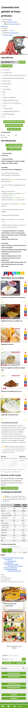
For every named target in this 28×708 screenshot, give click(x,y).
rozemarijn (12, 200)
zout (4, 95)
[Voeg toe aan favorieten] (25, 282)
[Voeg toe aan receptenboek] (25, 285)
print (23, 62)
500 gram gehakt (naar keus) (11, 100)
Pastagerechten (12, 22)
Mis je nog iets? (15, 129)
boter (18, 204)
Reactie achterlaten (11, 488)
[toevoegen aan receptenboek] (25, 592)
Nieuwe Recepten (13, 677)
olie (4, 117)
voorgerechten (15, 24)
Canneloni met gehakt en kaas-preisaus (13, 558)
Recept (4, 576)
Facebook (13, 695)
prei (8, 204)
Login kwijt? (8, 663)
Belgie (10, 19)
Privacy (21, 703)
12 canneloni (6, 70)
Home (2, 574)
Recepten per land (14, 684)
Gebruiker (5, 655)
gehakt (11, 179)
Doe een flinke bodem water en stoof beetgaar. (12, 210)
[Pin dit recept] (10, 273)
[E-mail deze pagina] (22, 273)
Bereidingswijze (9, 563)
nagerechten (4, 26)
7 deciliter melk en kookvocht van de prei (14, 75)
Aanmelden (20, 663)
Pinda (4, 456)
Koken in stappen (15, 149)
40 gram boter (7, 81)
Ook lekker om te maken (11, 564)
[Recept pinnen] (25, 291)
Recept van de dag (14, 673)
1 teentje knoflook (8, 108)
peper (4, 92)
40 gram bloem (7, 84)
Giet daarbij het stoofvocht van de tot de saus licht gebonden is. (13, 226)
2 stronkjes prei (7, 72)
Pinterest (14, 698)
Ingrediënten (8, 559)
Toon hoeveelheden (15, 145)
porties (5, 28)
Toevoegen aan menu (15, 125)
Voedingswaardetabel (11, 569)
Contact (17, 703)
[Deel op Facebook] (25, 288)
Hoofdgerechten (6, 578)
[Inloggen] (24, 659)
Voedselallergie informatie (15, 566)
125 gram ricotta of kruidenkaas (12, 103)
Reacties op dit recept (11, 567)
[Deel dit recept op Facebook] (6, 273)
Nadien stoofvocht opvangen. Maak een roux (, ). (13, 218)
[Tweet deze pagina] (14, 273)
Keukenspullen (12, 561)
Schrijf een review (8, 35)
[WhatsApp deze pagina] (18, 273)
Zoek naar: (4, 668)
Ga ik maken (7, 66)
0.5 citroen (6, 86)
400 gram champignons (9, 97)
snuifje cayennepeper (9, 114)
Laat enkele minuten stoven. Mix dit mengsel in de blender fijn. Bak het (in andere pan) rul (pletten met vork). (13, 177)
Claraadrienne (15, 33)
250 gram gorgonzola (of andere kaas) (13, 78)
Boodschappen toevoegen (15, 122)
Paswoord (5, 659)
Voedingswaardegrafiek (14, 571)
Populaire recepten (13, 687)
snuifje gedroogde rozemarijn (11, 111)
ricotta (10, 195)
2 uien (4, 106)
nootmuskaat (6, 89)
